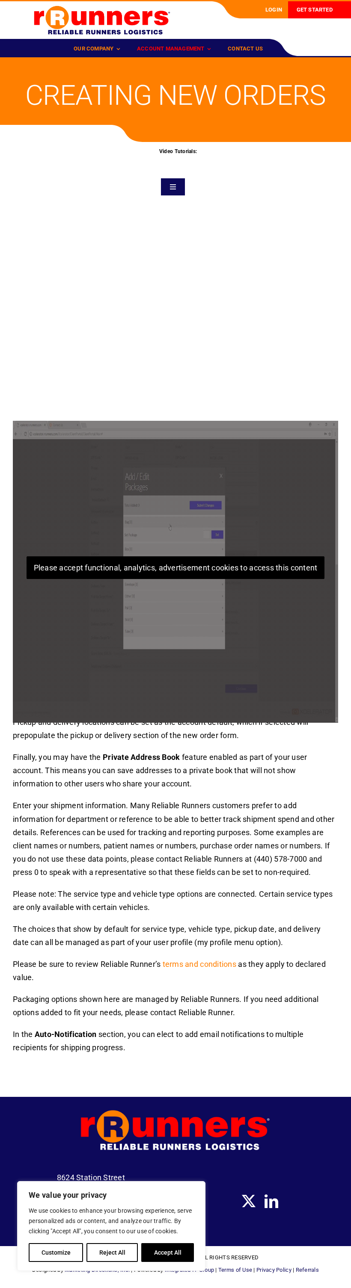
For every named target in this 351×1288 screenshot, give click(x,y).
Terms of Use (235, 1270)
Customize (56, 1252)
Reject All (112, 1252)
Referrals (307, 1270)
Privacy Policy (274, 1270)
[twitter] (249, 1201)
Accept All (167, 1252)
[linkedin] (271, 1201)
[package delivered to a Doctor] (102, 9)
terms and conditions (199, 964)
